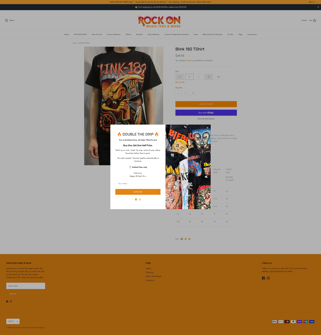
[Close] (207, 127)
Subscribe (137, 192)
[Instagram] (140, 199)
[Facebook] (136, 199)
